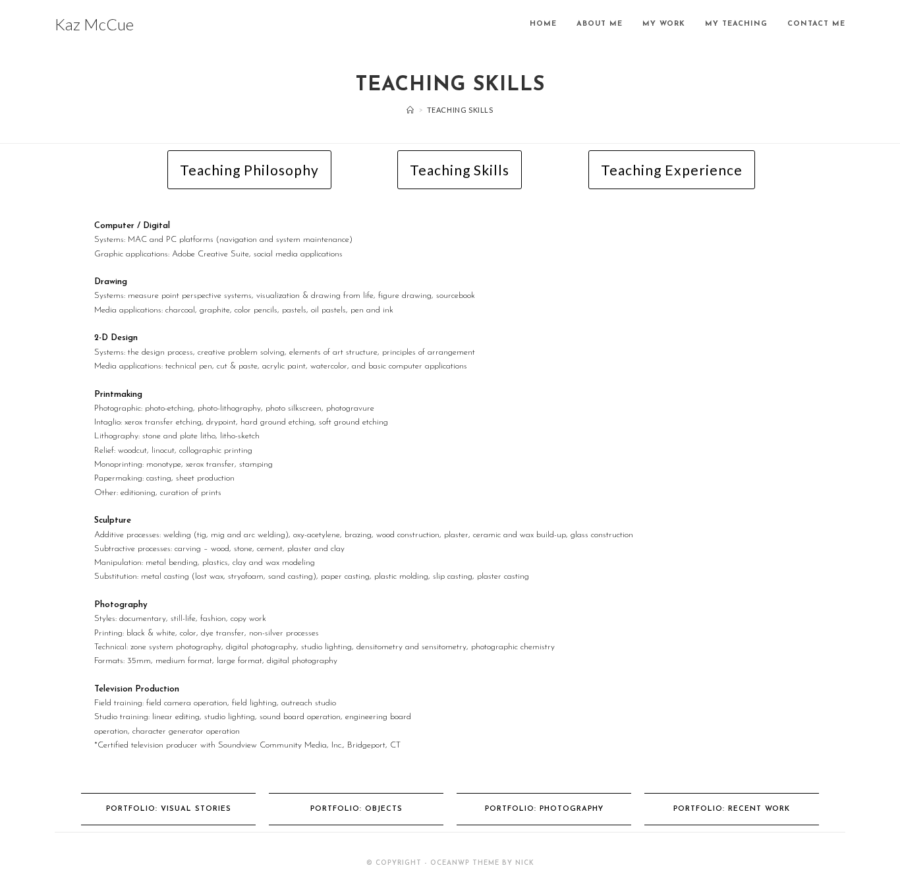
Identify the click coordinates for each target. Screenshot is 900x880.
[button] (249, 169)
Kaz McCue (94, 24)
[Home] (410, 109)
